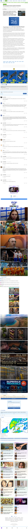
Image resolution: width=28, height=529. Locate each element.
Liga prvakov (3, 2)
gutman (9, 62)
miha (11, 62)
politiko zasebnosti (18, 406)
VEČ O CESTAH (13, 398)
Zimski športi (22, 2)
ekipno (7, 61)
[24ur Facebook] (14, 516)
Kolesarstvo (18, 2)
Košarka (12, 2)
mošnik (4, 62)
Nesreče (5, 395)
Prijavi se (24, 93)
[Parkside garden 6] (20, 76)
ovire (23, 395)
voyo (15, 497)
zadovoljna (17, 442)
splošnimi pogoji (13, 406)
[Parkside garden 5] (12, 76)
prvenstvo (10, 61)
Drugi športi (26, 2)
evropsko (4, 61)
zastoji (14, 395)
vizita (2, 461)
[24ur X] (16, 516)
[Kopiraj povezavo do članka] (24, 9)
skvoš (15, 61)
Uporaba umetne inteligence (14, 521)
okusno (2, 497)
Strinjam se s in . (14, 406)
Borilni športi (15, 2)
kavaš (13, 62)
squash (13, 61)
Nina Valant (5, 9)
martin (22, 61)
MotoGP (10, 2)
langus (20, 61)
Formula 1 (7, 2)
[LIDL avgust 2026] (14, 69)
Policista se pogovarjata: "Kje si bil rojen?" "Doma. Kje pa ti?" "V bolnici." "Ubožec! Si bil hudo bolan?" (13, 412)
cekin (16, 461)
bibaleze (2, 442)
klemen (7, 62)
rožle (17, 61)
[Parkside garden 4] (4, 76)
